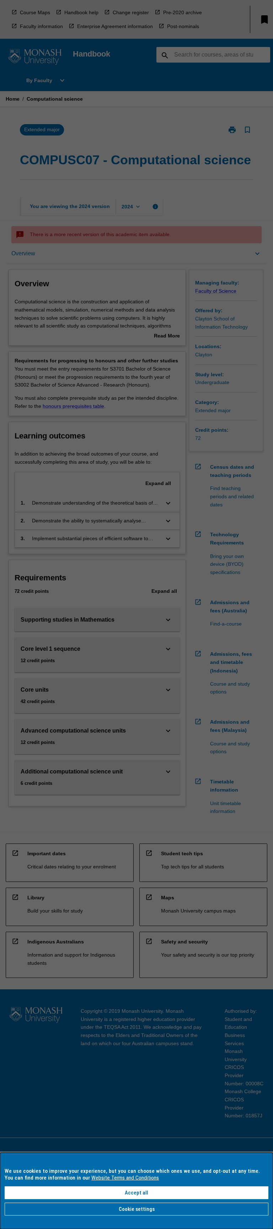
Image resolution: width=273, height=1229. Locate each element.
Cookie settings (137, 1209)
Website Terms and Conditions (125, 1178)
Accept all (136, 1193)
